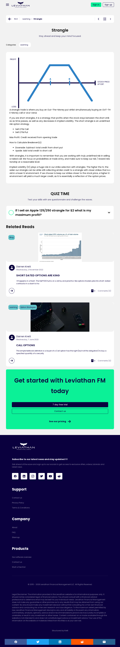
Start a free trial (18, 567)
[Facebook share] (16, 642)
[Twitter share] (38, 642)
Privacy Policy (18, 502)
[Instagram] (33, 476)
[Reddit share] (82, 642)
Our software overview (21, 557)
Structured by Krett (60, 630)
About (14, 527)
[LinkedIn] (24, 476)
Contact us (17, 498)
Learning (26, 19)
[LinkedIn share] (60, 642)
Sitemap (16, 537)
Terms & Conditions (21, 507)
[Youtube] (50, 476)
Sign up (108, 4)
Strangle (38, 19)
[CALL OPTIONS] (11, 361)
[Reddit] (59, 476)
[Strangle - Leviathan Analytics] (20, 4)
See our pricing (57, 421)
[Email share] (104, 642)
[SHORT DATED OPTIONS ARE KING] (11, 291)
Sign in (96, 4)
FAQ (13, 532)
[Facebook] (15, 476)
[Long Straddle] (98, 19)
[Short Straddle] (110, 19)
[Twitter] (41, 476)
